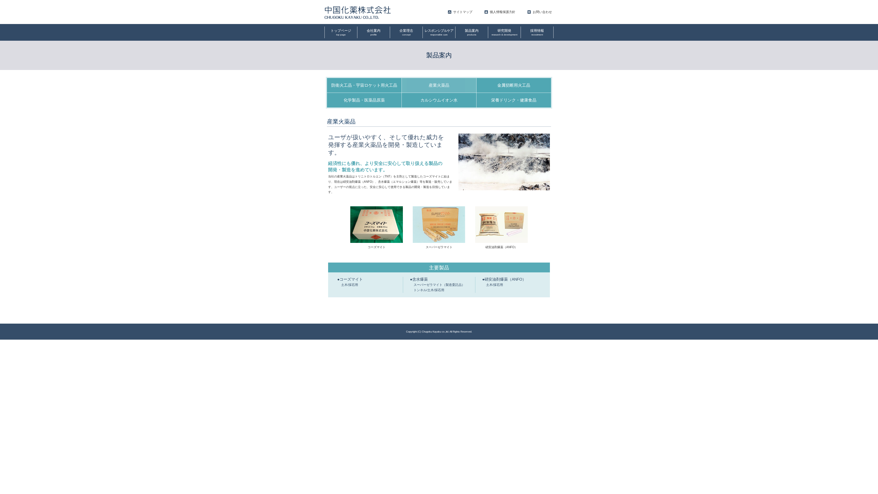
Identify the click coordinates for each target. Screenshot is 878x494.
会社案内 (373, 32)
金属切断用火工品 (513, 85)
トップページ (341, 32)
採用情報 (537, 32)
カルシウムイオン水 (439, 100)
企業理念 (406, 32)
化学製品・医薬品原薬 (364, 100)
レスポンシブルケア (439, 32)
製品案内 (472, 32)
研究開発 (504, 32)
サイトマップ (462, 12)
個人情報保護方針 (502, 12)
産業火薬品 (439, 85)
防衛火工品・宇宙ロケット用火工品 (364, 85)
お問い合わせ (542, 12)
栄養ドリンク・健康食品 (513, 100)
